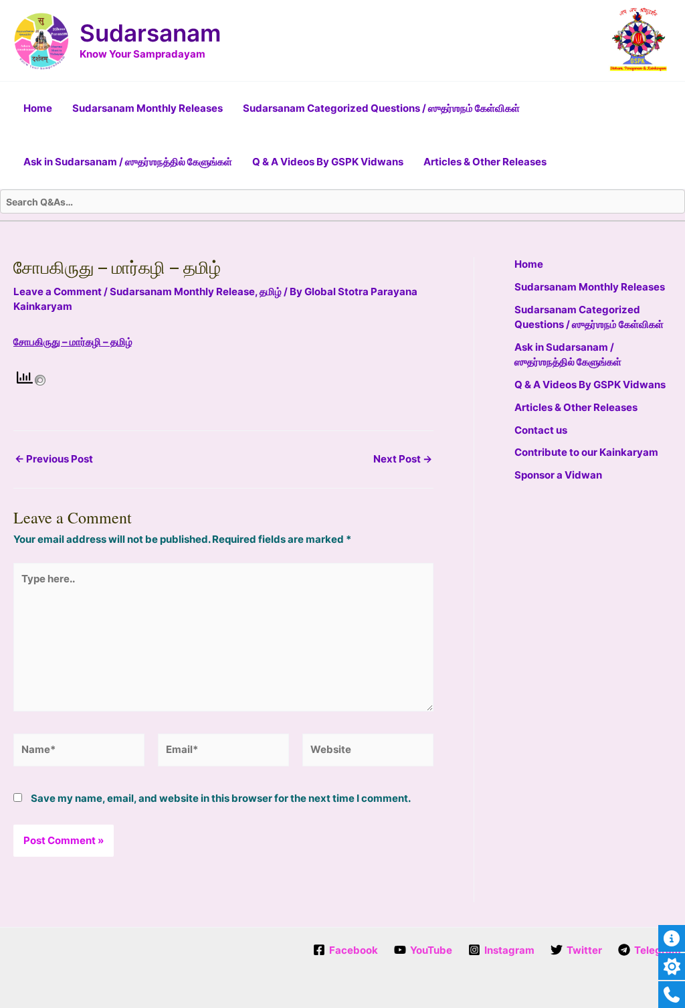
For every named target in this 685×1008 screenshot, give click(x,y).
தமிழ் (271, 291)
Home (37, 108)
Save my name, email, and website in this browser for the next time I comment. (221, 798)
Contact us (540, 430)
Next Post (402, 459)
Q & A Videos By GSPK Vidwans (327, 161)
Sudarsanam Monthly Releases (147, 108)
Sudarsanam (150, 33)
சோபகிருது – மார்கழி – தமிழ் (72, 341)
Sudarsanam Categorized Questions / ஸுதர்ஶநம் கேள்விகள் (381, 108)
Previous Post (54, 459)
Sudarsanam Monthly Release (182, 291)
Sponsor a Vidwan (558, 475)
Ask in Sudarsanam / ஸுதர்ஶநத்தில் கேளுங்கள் (127, 161)
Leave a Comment (57, 291)
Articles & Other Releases (485, 161)
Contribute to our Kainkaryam (586, 452)
